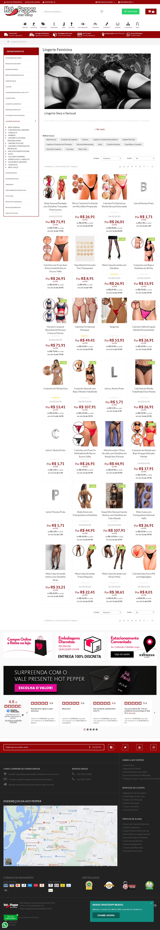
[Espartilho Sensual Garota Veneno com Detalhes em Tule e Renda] (114, 495)
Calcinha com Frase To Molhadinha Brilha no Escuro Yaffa (85, 453)
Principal (25, 27)
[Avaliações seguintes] (154, 713)
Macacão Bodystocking (19, 151)
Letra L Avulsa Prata (114, 388)
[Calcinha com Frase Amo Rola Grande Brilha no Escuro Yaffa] (55, 248)
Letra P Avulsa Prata (55, 512)
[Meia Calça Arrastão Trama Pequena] (85, 557)
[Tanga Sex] (114, 310)
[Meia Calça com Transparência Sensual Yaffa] (143, 495)
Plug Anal (71, 27)
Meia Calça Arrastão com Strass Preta (114, 575)
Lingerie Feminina (18, 41)
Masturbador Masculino (16, 190)
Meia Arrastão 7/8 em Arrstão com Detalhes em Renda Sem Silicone (114, 453)
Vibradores (54, 27)
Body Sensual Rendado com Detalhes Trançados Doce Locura (55, 206)
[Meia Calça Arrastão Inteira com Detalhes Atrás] (55, 557)
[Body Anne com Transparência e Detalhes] (85, 495)
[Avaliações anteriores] (27, 713)
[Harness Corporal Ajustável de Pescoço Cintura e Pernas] (55, 310)
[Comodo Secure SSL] (129, 885)
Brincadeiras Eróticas (15, 75)
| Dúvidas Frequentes (131, 827)
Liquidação (43, 27)
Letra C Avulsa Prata (55, 450)
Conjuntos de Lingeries (18, 130)
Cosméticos (106, 27)
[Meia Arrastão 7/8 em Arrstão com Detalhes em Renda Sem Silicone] (114, 433)
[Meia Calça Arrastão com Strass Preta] (114, 557)
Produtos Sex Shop (13, 64)
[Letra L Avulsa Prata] (114, 372)
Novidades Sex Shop (13, 58)
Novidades (33, 27)
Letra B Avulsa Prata (144, 203)
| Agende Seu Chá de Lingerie (134, 793)
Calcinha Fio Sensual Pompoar (85, 328)
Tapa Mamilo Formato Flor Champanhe (85, 267)
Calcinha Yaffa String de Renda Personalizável (143, 328)
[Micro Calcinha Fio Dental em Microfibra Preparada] (85, 187)
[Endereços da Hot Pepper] (60, 836)
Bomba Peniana (12, 69)
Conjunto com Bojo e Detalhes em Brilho (144, 267)
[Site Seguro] (149, 885)
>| (152, 166)
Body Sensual (14, 127)
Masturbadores (83, 27)
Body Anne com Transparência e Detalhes (85, 514)
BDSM (137, 27)
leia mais (132, 713)
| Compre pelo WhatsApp (132, 847)
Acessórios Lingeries (17, 162)
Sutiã (10, 154)
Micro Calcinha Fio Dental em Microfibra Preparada (85, 205)
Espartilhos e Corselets (19, 159)
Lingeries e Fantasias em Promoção (19, 147)
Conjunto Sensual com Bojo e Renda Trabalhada (85, 390)
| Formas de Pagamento (132, 844)
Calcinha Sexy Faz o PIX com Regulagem (143, 575)
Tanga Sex (114, 326)
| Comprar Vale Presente (132, 800)
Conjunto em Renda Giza (56, 388)
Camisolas (12, 165)
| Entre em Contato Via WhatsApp (136, 775)
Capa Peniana (11, 81)
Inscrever (96, 747)
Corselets (12, 133)
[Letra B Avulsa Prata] (143, 187)
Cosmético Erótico (13, 104)
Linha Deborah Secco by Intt (17, 92)
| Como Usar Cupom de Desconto (135, 824)
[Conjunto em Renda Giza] (55, 372)
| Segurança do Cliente (131, 768)
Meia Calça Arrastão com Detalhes (114, 267)
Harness (12, 135)
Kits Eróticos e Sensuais (15, 115)
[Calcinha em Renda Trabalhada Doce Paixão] (143, 372)
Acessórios (95, 27)
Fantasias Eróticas (13, 110)
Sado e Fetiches (12, 213)
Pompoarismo (11, 173)
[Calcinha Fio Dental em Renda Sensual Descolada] (114, 187)
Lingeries (117, 27)
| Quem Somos (128, 765)
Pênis (63, 27)
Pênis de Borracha (13, 207)
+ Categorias (128, 27)
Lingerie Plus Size (16, 143)
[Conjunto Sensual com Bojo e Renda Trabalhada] (85, 372)
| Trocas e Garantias (130, 806)
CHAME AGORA (106, 915)
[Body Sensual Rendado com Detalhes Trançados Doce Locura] (55, 187)
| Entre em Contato (130, 810)
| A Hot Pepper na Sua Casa (133, 796)
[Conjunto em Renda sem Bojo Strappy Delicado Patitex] (143, 433)
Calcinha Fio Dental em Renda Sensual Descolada (114, 205)
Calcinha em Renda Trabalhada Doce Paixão (144, 390)
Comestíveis (10, 98)
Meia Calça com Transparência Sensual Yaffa (144, 514)
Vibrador (9, 184)
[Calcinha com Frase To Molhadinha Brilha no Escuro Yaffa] (85, 433)
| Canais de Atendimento (132, 841)
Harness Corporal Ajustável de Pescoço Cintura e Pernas (55, 329)
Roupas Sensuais (12, 179)
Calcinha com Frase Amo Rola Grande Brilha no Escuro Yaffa (55, 267)
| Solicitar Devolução (130, 803)
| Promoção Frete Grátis (132, 851)
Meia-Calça (13, 167)
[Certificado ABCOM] (89, 885)
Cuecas (8, 87)
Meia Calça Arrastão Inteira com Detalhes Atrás (55, 576)
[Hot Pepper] (21, 11)
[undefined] (23, 715)
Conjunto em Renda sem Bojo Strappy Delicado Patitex (144, 453)
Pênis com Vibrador (14, 202)
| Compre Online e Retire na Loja (135, 831)
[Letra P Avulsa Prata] (55, 495)
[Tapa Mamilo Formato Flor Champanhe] (85, 248)
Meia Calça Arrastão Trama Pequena (85, 575)
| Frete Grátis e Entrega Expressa (136, 834)
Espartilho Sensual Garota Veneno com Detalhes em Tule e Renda (114, 514)
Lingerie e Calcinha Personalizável (17, 139)
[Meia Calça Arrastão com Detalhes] (114, 248)
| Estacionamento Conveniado (134, 772)
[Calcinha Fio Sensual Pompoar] (85, 310)
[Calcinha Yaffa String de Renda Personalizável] (143, 310)
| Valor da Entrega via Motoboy (135, 837)
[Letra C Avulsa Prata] (55, 433)
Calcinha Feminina (16, 157)
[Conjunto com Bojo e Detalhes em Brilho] (143, 248)
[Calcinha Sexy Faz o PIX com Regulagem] (143, 557)
